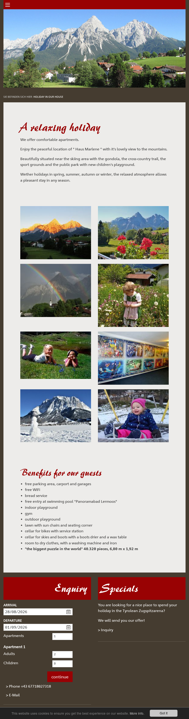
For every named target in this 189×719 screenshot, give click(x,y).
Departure (12, 620)
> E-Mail (13, 695)
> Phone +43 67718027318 (28, 686)
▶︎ (182, 50)
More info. (137, 713)
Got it (164, 713)
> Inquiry (105, 630)
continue (59, 676)
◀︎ (10, 50)
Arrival (10, 605)
